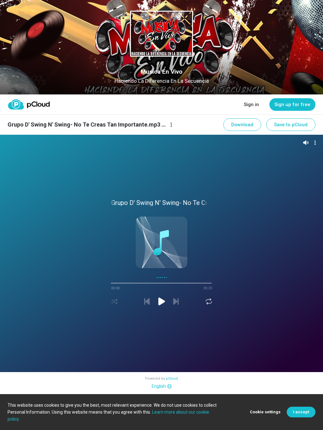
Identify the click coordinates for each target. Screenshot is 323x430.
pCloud (172, 378)
